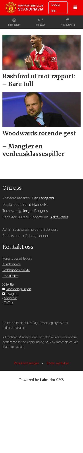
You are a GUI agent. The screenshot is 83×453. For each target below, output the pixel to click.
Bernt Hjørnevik (34, 204)
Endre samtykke (58, 363)
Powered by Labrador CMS (41, 380)
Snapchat (10, 298)
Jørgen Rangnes (35, 211)
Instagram (12, 294)
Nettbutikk (66, 25)
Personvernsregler (27, 363)
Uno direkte (10, 276)
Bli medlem (14, 25)
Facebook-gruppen (18, 289)
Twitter (10, 284)
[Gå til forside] (24, 7)
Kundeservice (11, 264)
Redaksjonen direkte (16, 270)
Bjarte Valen (59, 217)
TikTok (8, 303)
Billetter (40, 25)
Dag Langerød (43, 198)
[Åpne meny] (75, 7)
